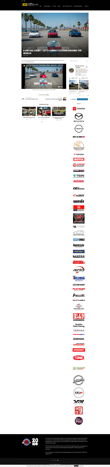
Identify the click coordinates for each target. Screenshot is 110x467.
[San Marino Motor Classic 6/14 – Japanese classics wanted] (59, 111)
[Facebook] (21, 1)
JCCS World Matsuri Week (77, 6)
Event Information (47, 6)
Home (40, 6)
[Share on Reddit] (44, 94)
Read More (81, 465)
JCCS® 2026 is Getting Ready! (43, 117)
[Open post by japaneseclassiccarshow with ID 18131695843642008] (84, 85)
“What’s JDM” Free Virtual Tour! (29, 117)
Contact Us (87, 6)
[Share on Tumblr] (43, 94)
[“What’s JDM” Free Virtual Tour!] (29, 111)
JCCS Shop (54, 6)
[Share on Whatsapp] (45, 94)
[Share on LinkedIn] (42, 94)
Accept (76, 465)
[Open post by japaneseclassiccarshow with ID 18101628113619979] (73, 85)
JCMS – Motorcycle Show (67, 6)
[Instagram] (54, 460)
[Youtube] (24, 1)
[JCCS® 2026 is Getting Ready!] (44, 111)
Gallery (59, 6)
